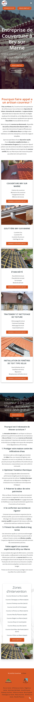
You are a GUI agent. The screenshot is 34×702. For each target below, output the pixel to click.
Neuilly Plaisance (19, 697)
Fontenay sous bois (6, 692)
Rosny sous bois (19, 694)
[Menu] (31, 3)
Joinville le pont (25, 690)
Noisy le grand (28, 692)
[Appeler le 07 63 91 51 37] (30, 698)
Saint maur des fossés (14, 690)
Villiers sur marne (18, 692)
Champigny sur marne (8, 694)
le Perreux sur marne (17, 688)
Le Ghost (23, 673)
